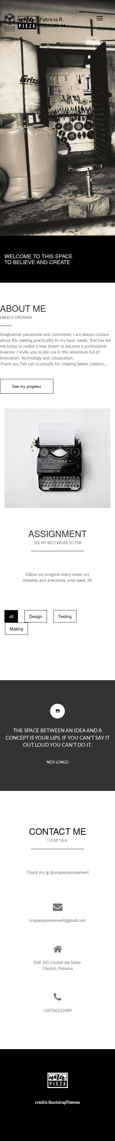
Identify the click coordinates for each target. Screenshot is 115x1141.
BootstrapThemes (64, 1103)
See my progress (26, 386)
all (11, 616)
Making (16, 629)
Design (35, 616)
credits (41, 1103)
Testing (65, 616)
